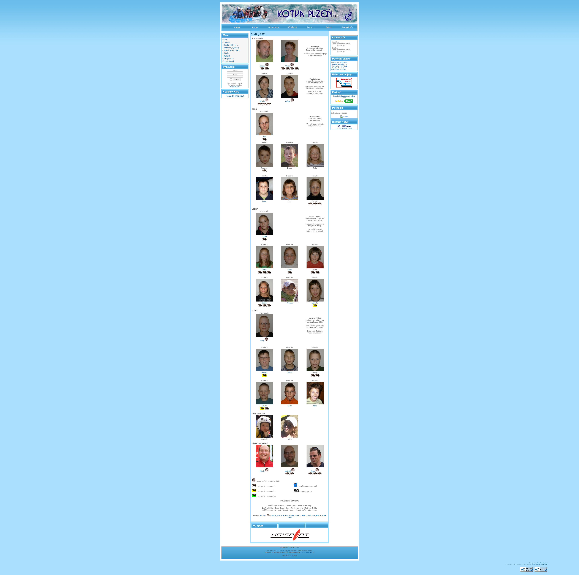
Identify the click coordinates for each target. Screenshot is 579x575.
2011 (309, 515)
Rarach (289, 373)
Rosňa (262, 101)
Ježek (264, 303)
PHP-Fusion (280, 550)
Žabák (262, 66)
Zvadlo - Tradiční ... (339, 68)
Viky (264, 137)
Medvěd (288, 471)
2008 (289, 517)
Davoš (264, 406)
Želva (264, 270)
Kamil (264, 201)
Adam (315, 406)
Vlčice (287, 66)
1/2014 (285, 515)
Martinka (315, 303)
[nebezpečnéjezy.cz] (344, 87)
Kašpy (287, 101)
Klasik (262, 471)
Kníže (290, 406)
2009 (324, 515)
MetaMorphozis (542, 563)
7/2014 (279, 515)
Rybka (264, 236)
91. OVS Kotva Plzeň (344, 128)
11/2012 (298, 515)
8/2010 (318, 515)
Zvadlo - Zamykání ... (339, 64)
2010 (313, 515)
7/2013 (291, 515)
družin (262, 515)
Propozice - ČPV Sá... (339, 69)
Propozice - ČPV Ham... (340, 62)
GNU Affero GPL (306, 552)
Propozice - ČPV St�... (340, 66)
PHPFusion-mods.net (539, 564)
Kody (262, 340)
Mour (313, 471)
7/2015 (273, 515)
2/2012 (303, 515)
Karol (289, 270)
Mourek (264, 373)
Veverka (290, 303)
